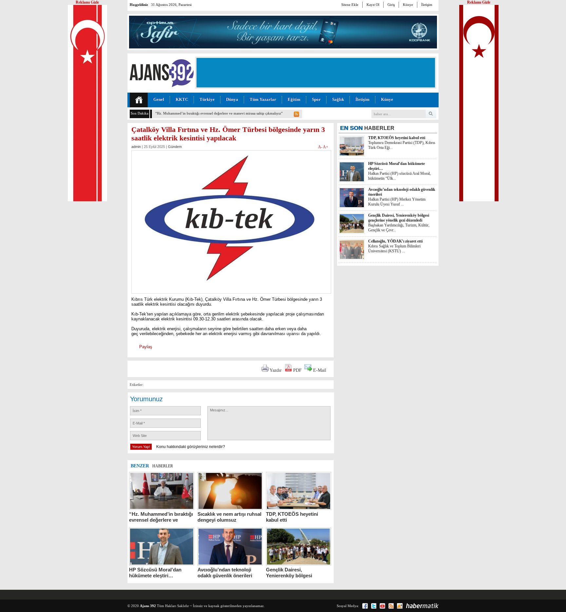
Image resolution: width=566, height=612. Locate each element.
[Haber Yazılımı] (422, 605)
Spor (316, 99)
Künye (408, 5)
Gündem (175, 147)
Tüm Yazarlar (263, 99)
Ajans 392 (148, 606)
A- (320, 147)
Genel (158, 99)
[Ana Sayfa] (139, 100)
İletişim (426, 5)
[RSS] (391, 606)
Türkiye (207, 99)
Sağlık (338, 99)
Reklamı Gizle (478, 2)
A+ (325, 147)
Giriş (391, 5)
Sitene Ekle (349, 5)
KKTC (182, 99)
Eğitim (294, 99)
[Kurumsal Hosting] (400, 606)
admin (136, 147)
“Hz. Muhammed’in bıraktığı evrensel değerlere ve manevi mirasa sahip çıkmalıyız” (219, 113)
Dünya (232, 99)
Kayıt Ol (373, 5)
